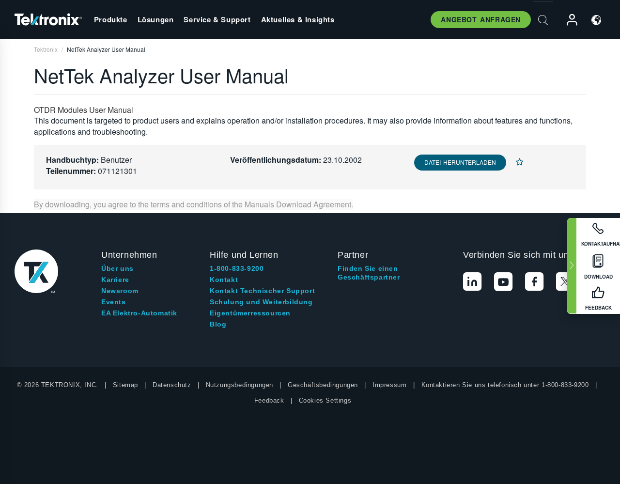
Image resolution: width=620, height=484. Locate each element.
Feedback (269, 400)
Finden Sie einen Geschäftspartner (369, 273)
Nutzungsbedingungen (239, 385)
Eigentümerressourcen (250, 313)
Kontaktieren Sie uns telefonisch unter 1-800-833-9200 (505, 385)
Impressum (389, 385)
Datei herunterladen (460, 162)
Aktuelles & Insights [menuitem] (298, 19)
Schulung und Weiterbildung (261, 302)
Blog (218, 324)
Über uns (117, 268)
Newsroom (120, 291)
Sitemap (125, 385)
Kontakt (224, 279)
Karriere (115, 279)
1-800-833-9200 (237, 268)
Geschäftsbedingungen (323, 385)
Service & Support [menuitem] (217, 19)
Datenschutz (172, 385)
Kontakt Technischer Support (262, 291)
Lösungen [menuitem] (156, 19)
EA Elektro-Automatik (139, 313)
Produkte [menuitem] (110, 19)
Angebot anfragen (481, 19)
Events (113, 302)
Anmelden (567, 20)
